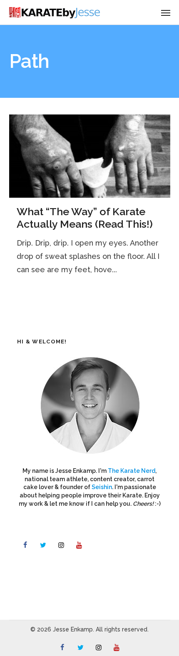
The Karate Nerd (131, 470)
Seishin (102, 487)
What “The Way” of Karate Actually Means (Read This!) (85, 217)
